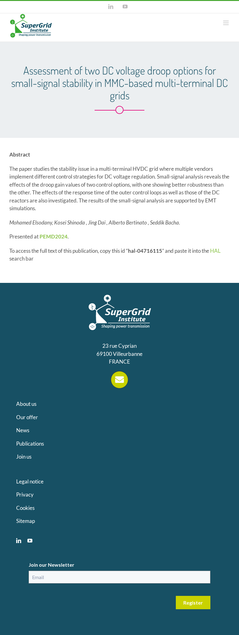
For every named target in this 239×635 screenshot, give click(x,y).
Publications (30, 443)
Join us (23, 456)
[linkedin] (18, 540)
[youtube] (29, 540)
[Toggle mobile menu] (226, 23)
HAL (215, 250)
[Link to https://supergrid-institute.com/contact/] (119, 379)
